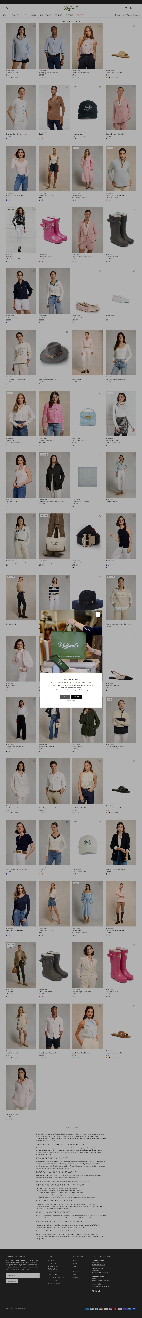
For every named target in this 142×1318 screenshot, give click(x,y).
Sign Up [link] (76, 696)
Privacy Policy (71, 700)
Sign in (65, 696)
